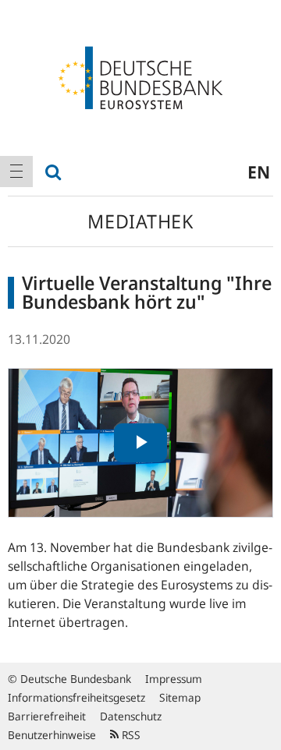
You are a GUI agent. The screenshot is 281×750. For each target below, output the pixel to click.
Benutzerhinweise (52, 734)
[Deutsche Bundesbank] (140, 76)
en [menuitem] (258, 171)
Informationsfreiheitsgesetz (76, 697)
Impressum (173, 678)
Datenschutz (131, 716)
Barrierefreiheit (47, 716)
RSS (129, 734)
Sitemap (180, 697)
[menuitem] (16, 171)
